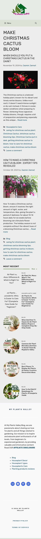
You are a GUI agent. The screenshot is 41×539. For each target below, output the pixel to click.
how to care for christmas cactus (17, 252)
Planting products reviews (23, 469)
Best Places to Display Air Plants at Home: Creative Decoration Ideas (29, 369)
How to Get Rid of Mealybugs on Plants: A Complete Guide (29, 392)
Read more (22, 120)
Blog (8, 239)
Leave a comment (14, 150)
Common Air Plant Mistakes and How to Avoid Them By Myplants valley (29, 347)
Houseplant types (19, 463)
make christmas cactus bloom (23, 147)
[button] (36, 23)
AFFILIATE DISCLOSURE (24, 448)
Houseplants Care (14, 127)
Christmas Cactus (11, 134)
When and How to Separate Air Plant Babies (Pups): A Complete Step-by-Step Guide (29, 324)
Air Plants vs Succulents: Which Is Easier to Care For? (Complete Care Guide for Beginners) (29, 301)
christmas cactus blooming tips (17, 245)
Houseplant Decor (19, 460)
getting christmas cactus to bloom (18, 249)
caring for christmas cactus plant (20, 130)
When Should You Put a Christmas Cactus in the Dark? (19, 58)
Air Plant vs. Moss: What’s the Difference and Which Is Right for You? (29, 279)
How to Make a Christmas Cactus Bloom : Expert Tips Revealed (20, 163)
